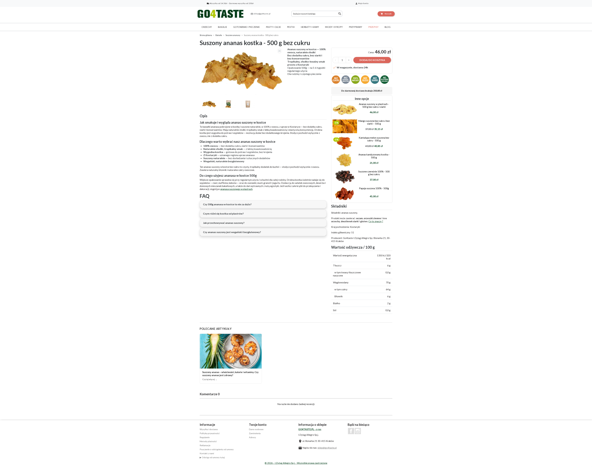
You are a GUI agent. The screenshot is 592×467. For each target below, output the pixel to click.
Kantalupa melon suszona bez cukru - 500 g (374, 139)
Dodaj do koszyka (372, 59)
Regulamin (205, 437)
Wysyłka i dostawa (209, 429)
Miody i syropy (334, 27)
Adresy (252, 437)
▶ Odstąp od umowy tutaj (212, 457)
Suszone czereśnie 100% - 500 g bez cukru (374, 173)
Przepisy (373, 27)
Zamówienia (255, 433)
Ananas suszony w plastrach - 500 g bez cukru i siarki (374, 105)
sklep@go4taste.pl (261, 14)
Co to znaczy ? (375, 221)
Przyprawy (355, 27)
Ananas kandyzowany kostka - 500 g (374, 156)
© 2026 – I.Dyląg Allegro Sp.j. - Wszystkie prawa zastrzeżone (296, 463)
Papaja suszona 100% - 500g (374, 188)
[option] (242, 71)
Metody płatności (208, 441)
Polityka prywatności (210, 433)
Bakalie (222, 27)
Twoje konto (258, 424)
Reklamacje (205, 445)
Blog (388, 27)
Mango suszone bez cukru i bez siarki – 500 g (374, 122)
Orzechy (206, 27)
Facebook (351, 431)
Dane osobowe (256, 429)
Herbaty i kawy (310, 27)
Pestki (291, 27)
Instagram (358, 431)
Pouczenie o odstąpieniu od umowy (217, 449)
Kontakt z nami (207, 453)
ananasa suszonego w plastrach (236, 189)
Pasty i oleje (273, 27)
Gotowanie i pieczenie (246, 27)
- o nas (309, 429)
